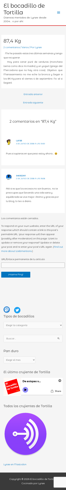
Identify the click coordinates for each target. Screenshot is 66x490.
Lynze (19, 140)
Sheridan (21, 176)
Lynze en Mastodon (15, 464)
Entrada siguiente (33, 102)
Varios (25, 47)
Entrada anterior (33, 94)
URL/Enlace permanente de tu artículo (23, 259)
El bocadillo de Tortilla (24, 9)
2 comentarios (12, 47)
